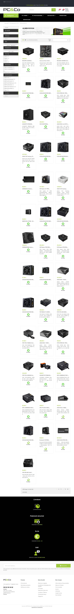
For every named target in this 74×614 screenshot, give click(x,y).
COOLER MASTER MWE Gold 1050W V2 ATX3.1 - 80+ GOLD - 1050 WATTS (63, 221)
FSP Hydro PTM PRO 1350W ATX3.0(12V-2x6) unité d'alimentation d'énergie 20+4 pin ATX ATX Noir (62, 247)
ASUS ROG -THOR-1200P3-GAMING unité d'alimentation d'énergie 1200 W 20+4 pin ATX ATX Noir (46, 343)
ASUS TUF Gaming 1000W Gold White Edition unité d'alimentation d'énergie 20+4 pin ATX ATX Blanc (63, 189)
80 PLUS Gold (9, 81)
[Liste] (25, 40)
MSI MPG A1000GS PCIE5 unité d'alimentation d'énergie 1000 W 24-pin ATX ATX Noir (28, 60)
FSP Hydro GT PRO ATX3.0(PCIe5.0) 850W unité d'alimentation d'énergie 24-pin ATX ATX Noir (45, 189)
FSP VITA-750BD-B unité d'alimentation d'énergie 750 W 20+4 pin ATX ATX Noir (28, 343)
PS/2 (7, 58)
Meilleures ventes (25, 587)
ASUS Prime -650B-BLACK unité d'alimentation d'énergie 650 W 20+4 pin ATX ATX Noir (63, 407)
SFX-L (7, 62)
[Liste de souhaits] (59, 10)
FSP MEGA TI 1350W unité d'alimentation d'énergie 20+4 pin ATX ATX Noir (45, 312)
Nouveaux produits (25, 585)
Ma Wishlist (58, 595)
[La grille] (23, 40)
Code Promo (58, 593)
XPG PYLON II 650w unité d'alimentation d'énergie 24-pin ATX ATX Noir (45, 407)
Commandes (58, 587)
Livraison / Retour (42, 592)
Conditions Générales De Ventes (44, 586)
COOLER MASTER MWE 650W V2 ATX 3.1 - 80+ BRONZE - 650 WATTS (45, 221)
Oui (7, 33)
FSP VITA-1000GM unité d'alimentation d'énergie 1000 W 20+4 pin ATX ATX (28, 375)
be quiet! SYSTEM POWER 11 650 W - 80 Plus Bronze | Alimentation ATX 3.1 (45, 440)
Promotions (24, 583)
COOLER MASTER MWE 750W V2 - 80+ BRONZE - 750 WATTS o (28, 440)
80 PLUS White (9, 88)
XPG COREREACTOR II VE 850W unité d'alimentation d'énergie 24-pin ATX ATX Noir (28, 407)
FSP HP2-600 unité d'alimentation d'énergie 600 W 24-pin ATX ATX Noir (28, 472)
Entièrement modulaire (10, 72)
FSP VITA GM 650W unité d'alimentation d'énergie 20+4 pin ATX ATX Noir (62, 312)
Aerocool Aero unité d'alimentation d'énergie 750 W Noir (46, 60)
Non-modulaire (9, 67)
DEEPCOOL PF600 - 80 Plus (27, 221)
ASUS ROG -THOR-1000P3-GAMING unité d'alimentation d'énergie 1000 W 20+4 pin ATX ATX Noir (63, 279)
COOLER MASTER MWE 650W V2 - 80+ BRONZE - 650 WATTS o (46, 93)
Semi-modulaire (9, 69)
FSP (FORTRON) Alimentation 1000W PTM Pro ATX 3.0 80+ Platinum (45, 124)
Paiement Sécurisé (43, 590)
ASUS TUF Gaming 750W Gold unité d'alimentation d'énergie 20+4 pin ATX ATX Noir (28, 156)
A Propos (40, 588)
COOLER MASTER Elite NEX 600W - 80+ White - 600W (45, 156)
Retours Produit (59, 585)
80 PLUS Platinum (10, 83)
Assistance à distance (37, 607)
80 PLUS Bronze (10, 79)
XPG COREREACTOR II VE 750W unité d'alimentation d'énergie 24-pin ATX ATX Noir (63, 375)
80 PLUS (8, 77)
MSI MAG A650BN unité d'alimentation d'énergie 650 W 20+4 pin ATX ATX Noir (63, 60)
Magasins (40, 596)
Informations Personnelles (62, 583)
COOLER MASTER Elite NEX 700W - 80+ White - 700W (62, 156)
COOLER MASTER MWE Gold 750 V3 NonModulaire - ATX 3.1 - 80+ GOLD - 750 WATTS (28, 93)
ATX (7, 56)
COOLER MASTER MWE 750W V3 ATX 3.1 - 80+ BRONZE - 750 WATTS (28, 312)
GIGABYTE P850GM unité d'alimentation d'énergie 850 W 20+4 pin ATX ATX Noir (27, 124)
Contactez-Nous (42, 594)
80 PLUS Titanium (10, 86)
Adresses (57, 591)
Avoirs (57, 589)
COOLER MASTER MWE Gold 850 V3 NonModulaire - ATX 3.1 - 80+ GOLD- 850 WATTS (28, 279)
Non (7, 90)
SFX (6, 60)
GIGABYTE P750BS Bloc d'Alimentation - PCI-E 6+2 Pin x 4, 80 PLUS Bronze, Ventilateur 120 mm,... (45, 375)
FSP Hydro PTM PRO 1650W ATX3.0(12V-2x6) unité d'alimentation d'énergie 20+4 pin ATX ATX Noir (45, 247)
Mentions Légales (42, 583)
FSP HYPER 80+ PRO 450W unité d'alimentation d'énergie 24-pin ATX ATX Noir (63, 93)
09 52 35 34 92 (8, 587)
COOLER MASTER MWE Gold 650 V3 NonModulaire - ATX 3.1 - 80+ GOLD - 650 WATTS (46, 279)
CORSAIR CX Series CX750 (27, 189)
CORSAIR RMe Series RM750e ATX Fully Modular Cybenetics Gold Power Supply (27, 247)
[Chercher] (53, 9)
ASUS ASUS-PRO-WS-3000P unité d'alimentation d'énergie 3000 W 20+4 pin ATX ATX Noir (63, 440)
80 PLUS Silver (9, 84)
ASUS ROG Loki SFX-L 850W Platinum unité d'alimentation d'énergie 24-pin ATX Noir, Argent (63, 124)
